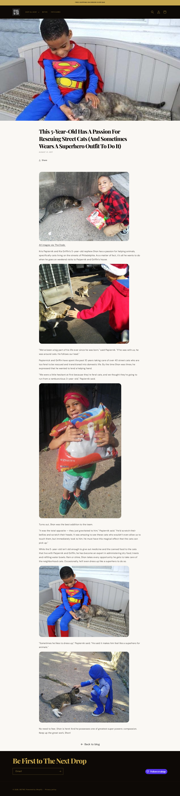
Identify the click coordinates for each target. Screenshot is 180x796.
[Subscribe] (60, 771)
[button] (32, 12)
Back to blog (92, 744)
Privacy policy (50, 790)
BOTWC (23, 790)
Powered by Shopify (34, 790)
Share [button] (44, 160)
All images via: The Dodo (52, 245)
